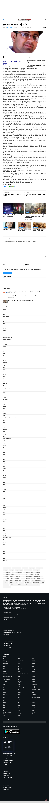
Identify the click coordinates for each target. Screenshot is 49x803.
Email (4, 264)
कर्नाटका (4, 360)
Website (27, 264)
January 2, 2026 (17, 27)
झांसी (3, 408)
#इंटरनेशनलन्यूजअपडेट (39, 568)
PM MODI (11, 582)
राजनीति (4, 498)
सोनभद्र (4, 549)
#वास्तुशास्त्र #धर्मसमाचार (19, 570)
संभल (4, 539)
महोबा (4, 482)
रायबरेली (4, 507)
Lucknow (11, 580)
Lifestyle (6, 580)
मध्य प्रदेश (4, 475)
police (16, 582)
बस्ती (3, 450)
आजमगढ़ (4, 328)
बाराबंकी (4, 459)
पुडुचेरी (4, 431)
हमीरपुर (4, 553)
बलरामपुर (4, 445)
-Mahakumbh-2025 (28, 570)
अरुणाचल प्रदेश (5, 318)
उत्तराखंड (4, 346)
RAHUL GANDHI (36, 582)
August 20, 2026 (21, 232)
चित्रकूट (4, 394)
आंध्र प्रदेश (5, 332)
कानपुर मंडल (5, 365)
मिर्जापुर (4, 484)
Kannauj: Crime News (30, 578)
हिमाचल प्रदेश (5, 560)
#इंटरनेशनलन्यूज (32, 568)
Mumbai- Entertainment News (38, 580)
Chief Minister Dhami (17, 572)
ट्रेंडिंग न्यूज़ (24, 27)
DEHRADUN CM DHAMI (20, 576)
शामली (4, 530)
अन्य (3, 312)
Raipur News (6, 584)
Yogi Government (7, 586)
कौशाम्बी (4, 369)
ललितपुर (4, 521)
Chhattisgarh (36, 570)
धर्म (3, 424)
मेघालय (4, 491)
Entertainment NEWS (38, 576)
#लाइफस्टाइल (11, 570)
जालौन (4, 401)
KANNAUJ (22, 578)
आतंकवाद (4, 330)
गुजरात (4, 376)
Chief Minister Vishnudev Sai (10, 574)
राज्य (3, 503)
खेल (3, 371)
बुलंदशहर (4, 468)
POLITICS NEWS (28, 582)
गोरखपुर (4, 381)
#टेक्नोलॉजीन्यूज (6, 570)
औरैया (4, 355)
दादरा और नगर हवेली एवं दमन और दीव (9, 417)
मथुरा (3, 473)
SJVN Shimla (13, 584)
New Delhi (6, 582)
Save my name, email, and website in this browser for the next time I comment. (22, 269)
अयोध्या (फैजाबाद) (6, 316)
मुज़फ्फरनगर (5, 486)
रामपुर (4, 505)
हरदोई (4, 555)
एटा (3, 351)
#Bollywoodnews (7, 568)
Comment (5, 243)
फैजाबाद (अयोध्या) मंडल (7, 438)
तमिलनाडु (4, 413)
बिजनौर (4, 463)
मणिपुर (4, 470)
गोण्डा (4, 378)
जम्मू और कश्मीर (5, 399)
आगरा (4, 325)
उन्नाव (4, 348)
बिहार (4, 466)
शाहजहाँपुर (4, 532)
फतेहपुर (4, 436)
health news (6, 578)
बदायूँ (3, 440)
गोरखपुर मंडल (5, 383)
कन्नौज (4, 358)
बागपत (4, 454)
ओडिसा (4, 353)
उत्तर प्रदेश (5, 344)
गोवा (3, 385)
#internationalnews (16, 568)
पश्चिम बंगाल (5, 429)
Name (4, 258)
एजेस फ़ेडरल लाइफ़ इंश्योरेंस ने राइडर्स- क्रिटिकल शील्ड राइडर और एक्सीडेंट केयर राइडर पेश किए (24, 291)
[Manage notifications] (46, 800)
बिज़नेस (4, 461)
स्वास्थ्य (4, 551)
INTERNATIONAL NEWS (15, 578)
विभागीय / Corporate (7, 526)
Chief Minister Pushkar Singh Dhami (32, 572)
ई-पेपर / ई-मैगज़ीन (6, 341)
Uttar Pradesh (36, 584)
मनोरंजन (4, 477)
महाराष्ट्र (4, 480)
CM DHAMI (32, 574)
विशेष (30, 27)
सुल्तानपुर (4, 546)
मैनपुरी (4, 496)
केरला (4, 367)
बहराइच (4, 452)
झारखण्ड (4, 406)
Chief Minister (7, 572)
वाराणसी (4, 523)
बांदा (3, 457)
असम (4, 323)
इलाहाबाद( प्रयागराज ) (7, 339)
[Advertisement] (24, 9)
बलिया (4, 447)
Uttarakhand (28, 584)
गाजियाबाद (4, 374)
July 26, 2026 (11, 297)
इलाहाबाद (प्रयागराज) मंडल (7, 337)
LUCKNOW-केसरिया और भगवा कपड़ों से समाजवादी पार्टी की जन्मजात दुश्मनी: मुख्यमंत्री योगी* (23, 295)
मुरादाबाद (4, 489)
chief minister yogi (23, 574)
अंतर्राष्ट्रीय (4, 309)
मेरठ (3, 493)
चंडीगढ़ (4, 390)
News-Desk (9, 27)
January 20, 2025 (12, 292)
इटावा (4, 335)
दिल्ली (4, 420)
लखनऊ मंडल (5, 516)
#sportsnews (25, 568)
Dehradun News (29, 576)
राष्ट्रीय (28, 27)
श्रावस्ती (4, 535)
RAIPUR (42, 582)
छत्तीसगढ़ (4, 397)
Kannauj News (40, 578)
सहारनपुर (4, 542)
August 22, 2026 (29, 219)
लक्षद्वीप (4, 512)
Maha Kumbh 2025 (26, 580)
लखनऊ (4, 514)
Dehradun (12, 576)
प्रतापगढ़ (4, 434)
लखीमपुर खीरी (5, 519)
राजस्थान (4, 500)
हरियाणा (4, 558)
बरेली (3, 443)
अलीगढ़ (4, 321)
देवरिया (4, 422)
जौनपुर (4, 404)
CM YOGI (37, 574)
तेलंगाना (4, 415)
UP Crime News (21, 584)
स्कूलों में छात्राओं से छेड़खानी (32, 68)
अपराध (5, 212)
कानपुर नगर (5, 362)
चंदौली (4, 392)
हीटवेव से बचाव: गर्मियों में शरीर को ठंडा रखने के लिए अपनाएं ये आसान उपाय (20, 300)
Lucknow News (18, 580)
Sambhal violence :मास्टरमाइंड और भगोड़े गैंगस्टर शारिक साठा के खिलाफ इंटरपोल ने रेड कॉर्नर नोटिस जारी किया (36, 65)
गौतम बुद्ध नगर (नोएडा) (7, 388)
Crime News (6, 576)
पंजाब (4, 427)
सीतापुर (4, 544)
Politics (21, 582)
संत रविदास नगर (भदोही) (7, 537)
